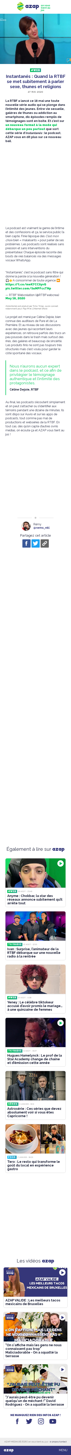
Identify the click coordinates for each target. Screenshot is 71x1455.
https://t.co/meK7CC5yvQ (25, 284)
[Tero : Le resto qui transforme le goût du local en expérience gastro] (35, 1139)
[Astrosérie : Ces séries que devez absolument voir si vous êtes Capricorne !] (35, 1085)
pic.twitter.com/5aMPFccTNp (28, 288)
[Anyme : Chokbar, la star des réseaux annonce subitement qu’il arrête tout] (35, 873)
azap (9, 1450)
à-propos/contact (58, 1441)
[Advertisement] (35, 184)
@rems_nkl (41, 527)
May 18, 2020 (15, 298)
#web (35, 70)
